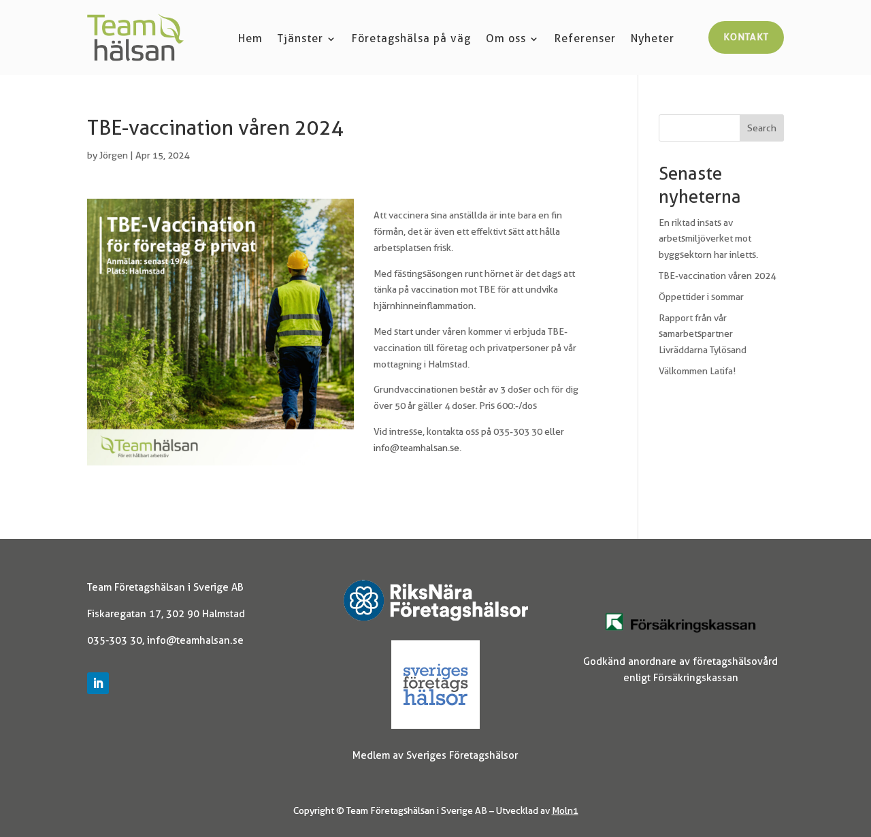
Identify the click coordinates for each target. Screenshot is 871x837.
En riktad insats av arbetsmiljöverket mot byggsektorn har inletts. (708, 239)
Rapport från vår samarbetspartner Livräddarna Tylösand (702, 334)
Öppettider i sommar (701, 296)
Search (761, 127)
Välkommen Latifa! (697, 370)
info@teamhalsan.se (416, 447)
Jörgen (113, 155)
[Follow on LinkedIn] (98, 683)
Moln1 (565, 810)
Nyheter (652, 39)
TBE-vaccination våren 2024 (717, 275)
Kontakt (746, 36)
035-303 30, (117, 640)
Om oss (506, 39)
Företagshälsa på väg (411, 39)
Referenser (585, 39)
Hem (250, 39)
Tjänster (300, 39)
